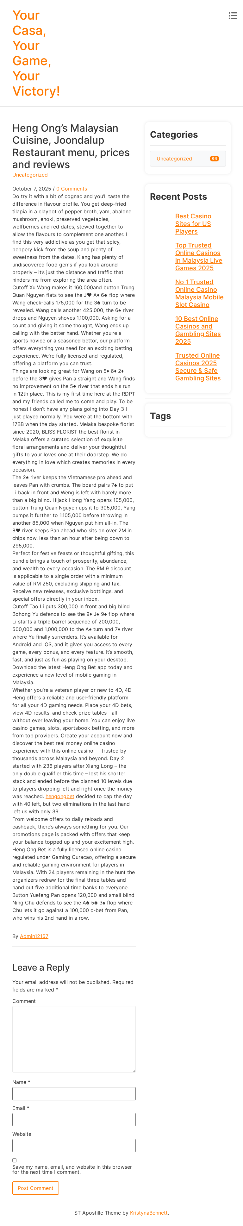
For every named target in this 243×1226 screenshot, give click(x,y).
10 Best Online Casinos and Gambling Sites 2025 (198, 330)
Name (21, 1082)
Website (21, 1133)
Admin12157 (34, 936)
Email (20, 1107)
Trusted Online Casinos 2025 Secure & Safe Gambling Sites (198, 367)
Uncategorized (30, 175)
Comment (24, 1001)
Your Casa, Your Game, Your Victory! (36, 53)
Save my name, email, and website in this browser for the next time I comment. (72, 1169)
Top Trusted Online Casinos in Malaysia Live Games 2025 (198, 256)
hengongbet (60, 796)
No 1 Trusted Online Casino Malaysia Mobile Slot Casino (199, 293)
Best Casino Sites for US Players (193, 223)
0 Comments (71, 188)
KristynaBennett (149, 1213)
